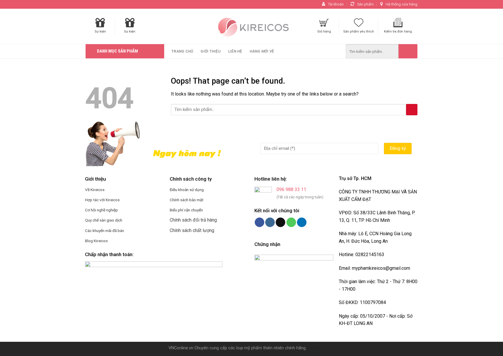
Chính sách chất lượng (192, 230)
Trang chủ (182, 51)
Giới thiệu (211, 51)
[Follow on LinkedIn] (302, 222)
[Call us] (291, 222)
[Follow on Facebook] (259, 222)
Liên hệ (235, 51)
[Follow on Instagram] (270, 222)
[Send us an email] (280, 222)
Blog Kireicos (96, 240)
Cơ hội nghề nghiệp (101, 210)
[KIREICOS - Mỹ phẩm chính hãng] (251, 26)
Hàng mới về (262, 51)
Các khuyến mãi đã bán (104, 230)
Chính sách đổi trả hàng (193, 220)
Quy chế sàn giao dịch (103, 220)
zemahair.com (321, 348)
